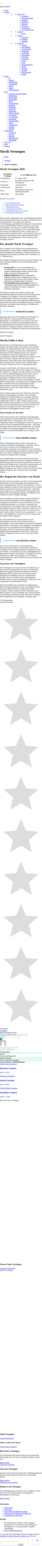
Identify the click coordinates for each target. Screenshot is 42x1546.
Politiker (24, 70)
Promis (6, 12)
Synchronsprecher (28, 30)
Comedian (25, 16)
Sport (6, 92)
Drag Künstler (26, 49)
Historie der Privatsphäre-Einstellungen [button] (17, 1513)
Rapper (11, 86)
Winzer (24, 74)
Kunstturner (13, 115)
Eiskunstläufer (13, 103)
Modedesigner (13, 138)
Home (6, 10)
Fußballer (12, 105)
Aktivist (24, 45)
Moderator (25, 22)
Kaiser (24, 61)
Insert (21, 1545)
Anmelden (3, 1031)
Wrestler (11, 129)
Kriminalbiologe (27, 65)
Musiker (11, 80)
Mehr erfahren (5, 1463)
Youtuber (25, 41)
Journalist (25, 57)
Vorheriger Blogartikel (7, 1268)
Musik (6, 76)
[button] (5, 7)
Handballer (12, 107)
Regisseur (25, 26)
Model (24, 67)
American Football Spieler (17, 94)
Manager (12, 136)
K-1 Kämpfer (13, 117)
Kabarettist (25, 59)
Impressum (8, 1510)
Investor (11, 134)
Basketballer (13, 100)
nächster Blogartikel (7, 1438)
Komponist (12, 111)
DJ (10, 78)
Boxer (11, 101)
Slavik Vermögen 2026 (13, 203)
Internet (19, 36)
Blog (6, 144)
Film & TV (21, 14)
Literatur (20, 32)
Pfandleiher (12, 140)
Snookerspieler (14, 121)
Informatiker (26, 55)
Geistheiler (25, 53)
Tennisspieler (13, 125)
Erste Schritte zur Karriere (14, 209)
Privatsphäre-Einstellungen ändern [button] (16, 1511)
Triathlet (11, 127)
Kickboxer (12, 109)
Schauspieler (26, 28)
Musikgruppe (13, 82)
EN (37, 1540)
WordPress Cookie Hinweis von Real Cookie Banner (18, 1536)
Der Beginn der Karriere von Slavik (17, 211)
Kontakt (7, 146)
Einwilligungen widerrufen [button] (13, 1515)
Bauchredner (26, 47)
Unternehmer (8, 131)
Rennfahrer (12, 119)
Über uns (7, 142)
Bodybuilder (13, 98)
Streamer (25, 39)
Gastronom (12, 133)
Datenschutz (8, 1508)
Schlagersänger (14, 90)
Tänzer (11, 123)
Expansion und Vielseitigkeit (14, 212)
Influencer (25, 37)
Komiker (25, 20)
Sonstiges (20, 43)
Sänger (11, 88)
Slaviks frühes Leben (12, 207)
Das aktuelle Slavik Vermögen (15, 205)
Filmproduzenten (27, 18)
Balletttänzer (13, 96)
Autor (24, 34)
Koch (23, 63)
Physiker (24, 69)
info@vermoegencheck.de (13, 1530)
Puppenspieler (26, 72)
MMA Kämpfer (14, 113)
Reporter (24, 24)
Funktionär (25, 51)
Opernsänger (13, 84)
